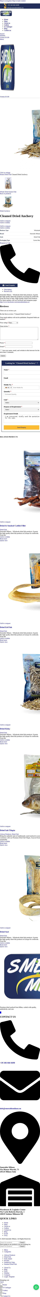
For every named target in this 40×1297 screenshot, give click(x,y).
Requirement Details (11, 414)
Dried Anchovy (5, 211)
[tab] (8, 289)
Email (2, 346)
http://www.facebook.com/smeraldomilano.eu (14, 302)
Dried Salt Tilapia (7, 830)
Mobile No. (8, 385)
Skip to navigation (6, 1)
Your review (4, 326)
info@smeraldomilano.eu (10, 1108)
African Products (5, 834)
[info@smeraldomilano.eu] (20, 1104)
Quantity (7, 391)
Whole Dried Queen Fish (8, 192)
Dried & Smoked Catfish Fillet (13, 526)
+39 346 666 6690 (7, 1063)
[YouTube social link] (0, 1012)
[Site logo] (6, 16)
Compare (7, 1275)
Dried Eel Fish (6, 627)
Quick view (4, 540)
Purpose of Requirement (13, 407)
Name (2, 343)
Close (2, 1282)
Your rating (4, 323)
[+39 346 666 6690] (20, 1059)
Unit (6, 400)
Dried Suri (4, 932)
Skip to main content (19, 1)
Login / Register (9, 1277)
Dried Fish (3, 530)
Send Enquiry (10, 285)
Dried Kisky (5, 729)
